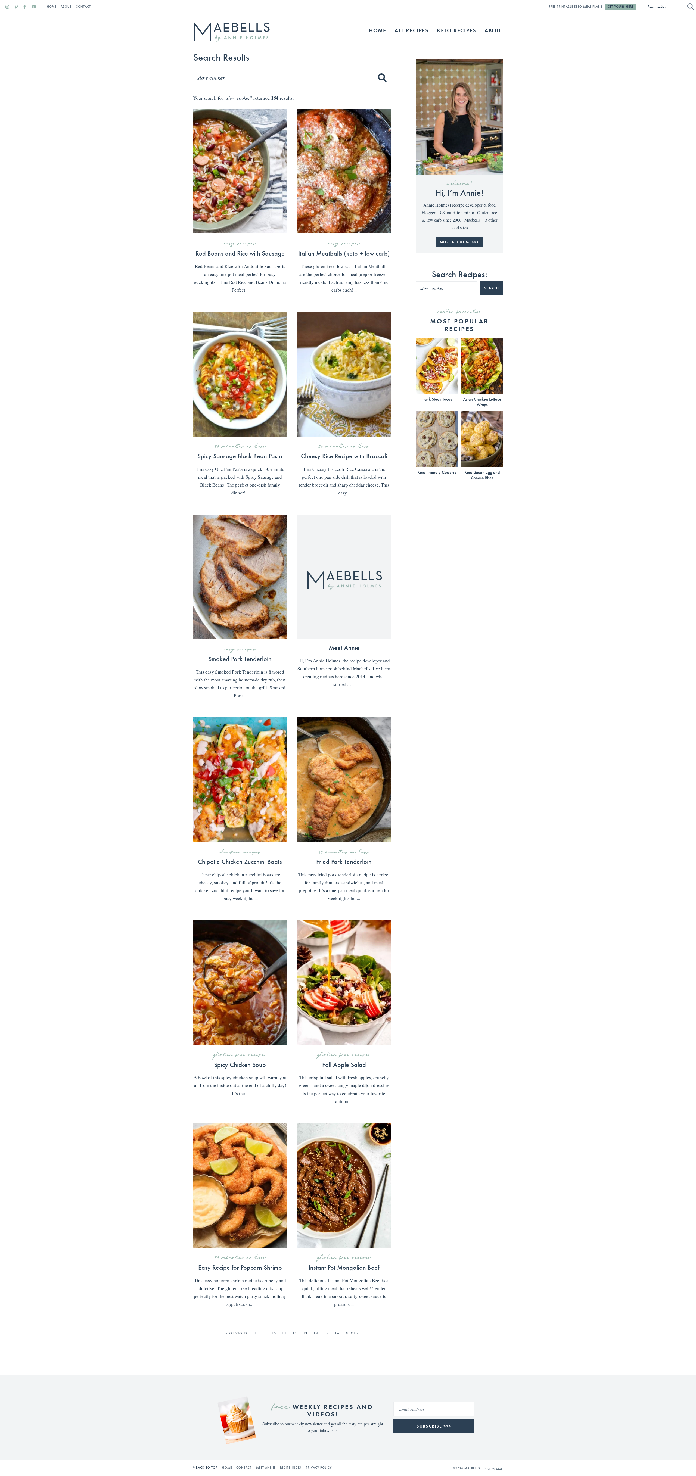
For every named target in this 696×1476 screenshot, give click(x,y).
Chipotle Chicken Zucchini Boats (240, 861)
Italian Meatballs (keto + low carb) (344, 252)
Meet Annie (344, 647)
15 (326, 1333)
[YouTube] (33, 6)
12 (295, 1333)
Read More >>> (238, 303)
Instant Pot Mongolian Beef (344, 1267)
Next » (352, 1333)
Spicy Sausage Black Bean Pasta (239, 455)
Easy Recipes (240, 243)
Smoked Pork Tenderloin (240, 658)
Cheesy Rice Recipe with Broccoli (344, 455)
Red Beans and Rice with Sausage (240, 252)
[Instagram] (7, 6)
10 (273, 1333)
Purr (499, 1468)
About (66, 6)
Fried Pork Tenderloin (344, 861)
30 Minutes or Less (240, 446)
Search (491, 288)
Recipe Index (291, 1467)
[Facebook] (24, 6)
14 (315, 1333)
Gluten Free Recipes (240, 1055)
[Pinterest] (16, 6)
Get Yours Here (620, 6)
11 (284, 1333)
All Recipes (411, 30)
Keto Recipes (456, 30)
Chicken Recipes (240, 852)
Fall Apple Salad (344, 1064)
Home (52, 6)
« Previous (236, 1333)
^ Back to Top (205, 1467)
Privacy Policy (319, 1467)
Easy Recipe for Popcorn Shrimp (240, 1267)
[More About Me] (459, 117)
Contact (83, 6)
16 (337, 1333)
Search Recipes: (459, 274)
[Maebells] (231, 32)
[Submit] (690, 6)
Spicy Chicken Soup (240, 1064)
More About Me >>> (459, 242)
